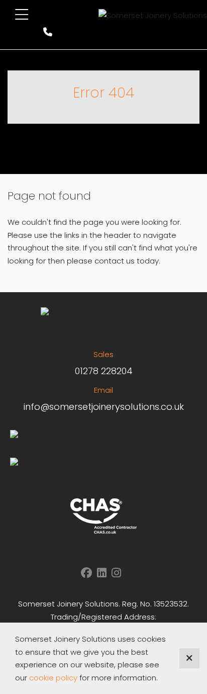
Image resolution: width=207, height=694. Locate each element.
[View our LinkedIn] (102, 573)
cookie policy (53, 677)
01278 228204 (104, 371)
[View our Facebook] (86, 573)
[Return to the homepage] (152, 15)
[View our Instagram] (116, 573)
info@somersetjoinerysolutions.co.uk (104, 406)
